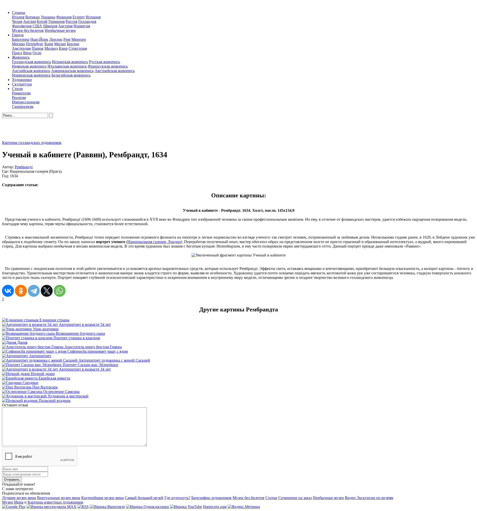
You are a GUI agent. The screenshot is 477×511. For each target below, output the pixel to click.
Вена (27, 53)
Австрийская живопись (115, 71)
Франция (64, 17)
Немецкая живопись (29, 66)
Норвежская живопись (31, 75)
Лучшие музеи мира (19, 498)
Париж (37, 48)
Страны (18, 12)
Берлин (73, 44)
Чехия (17, 21)
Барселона (20, 39)
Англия (29, 21)
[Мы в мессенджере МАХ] (52, 507)
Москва (18, 44)
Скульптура (22, 84)
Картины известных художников (55, 502)
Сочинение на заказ (295, 498)
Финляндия (22, 26)
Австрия (65, 26)
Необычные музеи (60, 30)
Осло (37, 53)
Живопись (21, 57)
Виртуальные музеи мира (58, 498)
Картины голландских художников (31, 142)
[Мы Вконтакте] (107, 507)
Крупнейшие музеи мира (102, 498)
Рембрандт (24, 167)
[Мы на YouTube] (186, 507)
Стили (17, 88)
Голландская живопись (31, 62)
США (37, 26)
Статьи (271, 498)
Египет (79, 17)
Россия (71, 21)
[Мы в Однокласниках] (147, 507)
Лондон (55, 39)
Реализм (19, 97)
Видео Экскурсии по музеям (369, 498)
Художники (22, 80)
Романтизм (21, 93)
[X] (47, 291)
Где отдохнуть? (177, 498)
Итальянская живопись (67, 66)
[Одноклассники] (21, 291)
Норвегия (82, 26)
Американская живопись (72, 71)
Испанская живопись (70, 62)
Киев (48, 44)
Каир (63, 48)
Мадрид (51, 48)
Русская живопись (104, 62)
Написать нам (215, 507)
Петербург (34, 44)
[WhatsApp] (60, 291)
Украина (48, 17)
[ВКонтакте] (8, 291)
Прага (17, 53)
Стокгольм (78, 48)
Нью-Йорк (39, 39)
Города (18, 35)
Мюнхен (78, 39)
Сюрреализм (22, 106)
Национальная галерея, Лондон (154, 242)
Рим (66, 39)
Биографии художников (211, 498)
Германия (56, 21)
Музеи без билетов (28, 30)
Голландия (87, 21)
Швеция (50, 26)
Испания (93, 17)
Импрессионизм (26, 102)
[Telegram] (34, 291)
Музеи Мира (12, 502)
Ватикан (32, 17)
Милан (60, 44)
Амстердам (21, 48)
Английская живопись (31, 71)
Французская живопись (108, 66)
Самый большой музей (144, 498)
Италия (18, 17)
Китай (42, 21)
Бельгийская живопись (70, 75)
